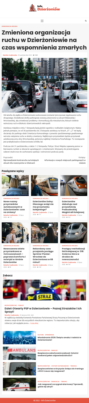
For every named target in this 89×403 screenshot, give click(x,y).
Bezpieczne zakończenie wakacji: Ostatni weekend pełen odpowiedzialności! (19, 353)
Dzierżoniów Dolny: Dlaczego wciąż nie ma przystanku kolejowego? (44, 185)
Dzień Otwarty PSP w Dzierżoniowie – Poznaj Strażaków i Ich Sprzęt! (44, 290)
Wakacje (54, 350)
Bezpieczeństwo (11, 305)
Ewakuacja (55, 381)
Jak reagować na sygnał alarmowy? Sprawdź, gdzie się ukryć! (19, 384)
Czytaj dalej (34, 323)
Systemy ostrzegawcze (60, 366)
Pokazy (21, 305)
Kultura (41, 334)
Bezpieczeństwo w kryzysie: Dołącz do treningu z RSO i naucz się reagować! (19, 368)
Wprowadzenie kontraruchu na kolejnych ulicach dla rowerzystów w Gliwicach (21, 160)
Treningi (73, 366)
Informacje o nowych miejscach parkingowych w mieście (65, 160)
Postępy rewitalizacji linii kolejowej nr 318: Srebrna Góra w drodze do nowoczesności (73, 232)
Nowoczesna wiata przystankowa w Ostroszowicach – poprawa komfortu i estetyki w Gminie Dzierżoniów (15, 232)
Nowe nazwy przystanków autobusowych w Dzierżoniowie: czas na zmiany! (15, 185)
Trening (64, 381)
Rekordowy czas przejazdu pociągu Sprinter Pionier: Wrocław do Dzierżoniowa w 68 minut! (44, 232)
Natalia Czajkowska (10, 55)
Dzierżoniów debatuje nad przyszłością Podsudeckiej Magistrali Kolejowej (73, 185)
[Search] (85, 21)
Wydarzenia (49, 334)
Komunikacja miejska (9, 26)
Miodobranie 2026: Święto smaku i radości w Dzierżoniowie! (19, 337)
